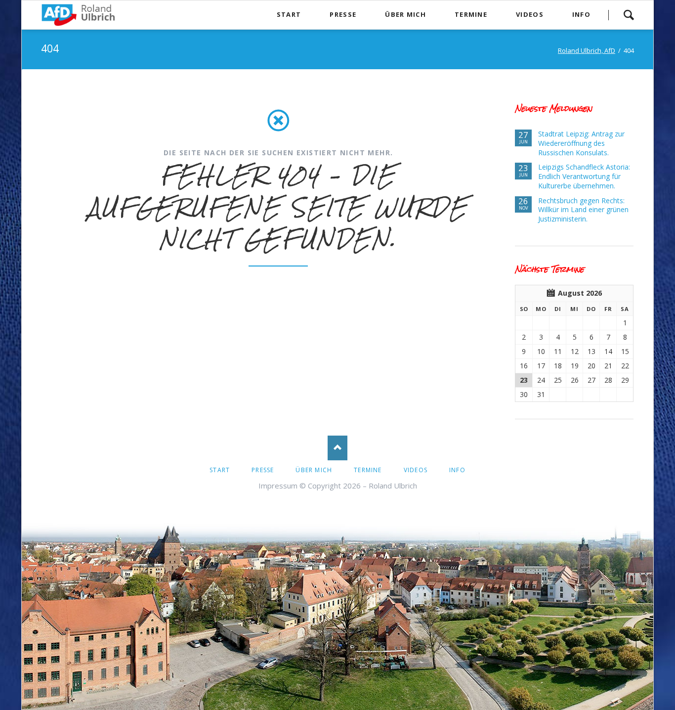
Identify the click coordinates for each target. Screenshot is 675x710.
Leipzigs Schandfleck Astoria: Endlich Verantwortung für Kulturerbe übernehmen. (584, 176)
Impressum (277, 485)
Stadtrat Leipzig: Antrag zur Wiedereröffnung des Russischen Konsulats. (581, 143)
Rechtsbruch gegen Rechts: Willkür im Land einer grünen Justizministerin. (583, 209)
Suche (628, 14)
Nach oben (337, 448)
